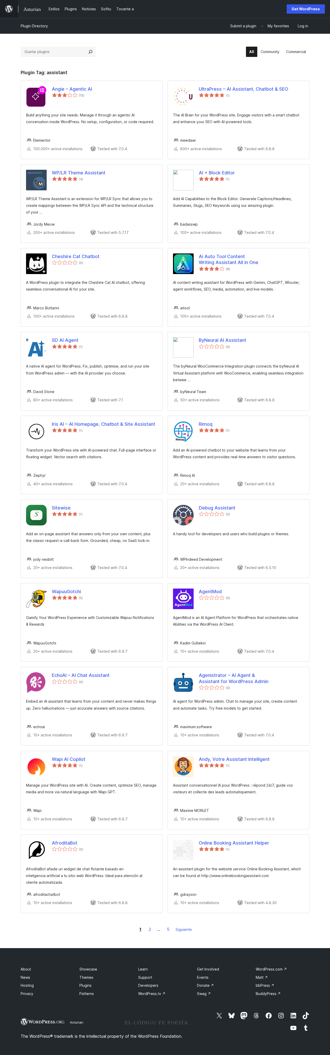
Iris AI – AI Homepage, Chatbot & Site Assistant (103, 424)
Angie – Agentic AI (72, 89)
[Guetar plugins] (90, 52)
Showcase (88, 969)
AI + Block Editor (217, 172)
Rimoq (205, 424)
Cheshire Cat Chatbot (76, 256)
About (26, 969)
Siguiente (184, 929)
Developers (148, 985)
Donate (205, 985)
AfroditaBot (64, 843)
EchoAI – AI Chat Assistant (81, 675)
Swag (204, 993)
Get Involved (208, 969)
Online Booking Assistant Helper (234, 843)
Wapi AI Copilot (68, 759)
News (25, 977)
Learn (143, 969)
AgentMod (210, 591)
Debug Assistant (217, 508)
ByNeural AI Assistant (222, 340)
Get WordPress (306, 9)
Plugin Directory (34, 26)
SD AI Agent (65, 340)
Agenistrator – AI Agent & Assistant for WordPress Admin (233, 678)
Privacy (27, 993)
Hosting (27, 985)
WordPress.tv (152, 993)
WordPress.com (271, 969)
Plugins (85, 985)
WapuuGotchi (66, 591)
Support (145, 977)
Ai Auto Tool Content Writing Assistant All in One (228, 259)
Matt (262, 977)
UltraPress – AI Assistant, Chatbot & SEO (243, 89)
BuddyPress (268, 993)
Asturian (76, 1022)
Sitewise (61, 508)
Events (203, 977)
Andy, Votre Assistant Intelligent (234, 759)
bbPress (265, 985)
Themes (86, 977)
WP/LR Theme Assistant (78, 172)
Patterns (86, 993)
